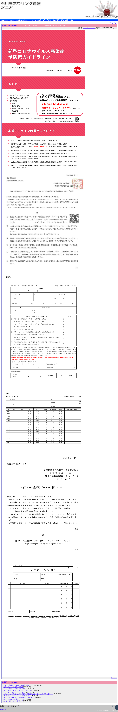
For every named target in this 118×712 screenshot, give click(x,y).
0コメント (114, 678)
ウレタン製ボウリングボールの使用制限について (18, 685)
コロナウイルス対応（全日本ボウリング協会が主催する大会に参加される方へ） (28, 694)
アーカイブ (112, 23)
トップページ (4, 20)
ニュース (12, 20)
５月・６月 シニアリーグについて (14, 692)
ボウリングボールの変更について (13, 699)
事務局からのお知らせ (21, 20)
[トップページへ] (21, 5)
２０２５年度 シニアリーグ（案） (14, 688)
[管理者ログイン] (3, 709)
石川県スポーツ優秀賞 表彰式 (13, 687)
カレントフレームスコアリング (13, 701)
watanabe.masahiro (89, 28)
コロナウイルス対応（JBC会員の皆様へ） (16, 695)
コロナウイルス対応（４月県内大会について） (17, 697)
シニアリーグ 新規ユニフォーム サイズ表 (17, 690)
